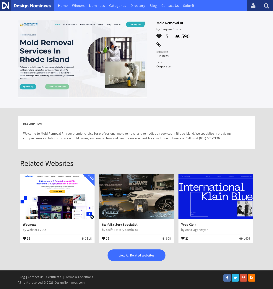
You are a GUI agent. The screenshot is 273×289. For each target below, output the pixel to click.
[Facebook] (227, 278)
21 (187, 238)
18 (28, 238)
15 (165, 34)
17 (107, 238)
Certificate (53, 277)
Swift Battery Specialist (120, 224)
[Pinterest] (243, 278)
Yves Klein (188, 224)
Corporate (163, 66)
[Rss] (251, 278)
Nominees (97, 5)
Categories (117, 5)
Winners (78, 5)
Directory (137, 5)
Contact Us (170, 5)
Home (63, 5)
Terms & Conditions (79, 277)
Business (162, 56)
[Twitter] (235, 278)
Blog (153, 5)
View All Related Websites (136, 255)
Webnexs (29, 224)
